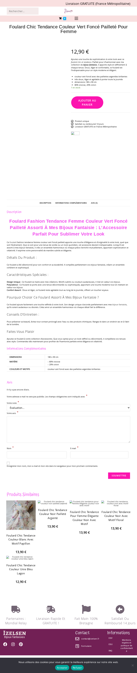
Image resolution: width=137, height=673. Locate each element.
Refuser (77, 667)
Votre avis (12, 412)
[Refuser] (132, 665)
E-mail (74, 448)
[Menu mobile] (76, 19)
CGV (110, 638)
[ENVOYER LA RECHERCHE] (35, 11)
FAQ (110, 651)
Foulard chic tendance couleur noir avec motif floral (116, 516)
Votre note (13, 403)
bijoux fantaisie (119, 304)
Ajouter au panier (87, 102)
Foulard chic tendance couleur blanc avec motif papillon (20, 539)
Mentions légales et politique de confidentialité (126, 645)
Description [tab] (45, 203)
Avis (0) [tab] (94, 203)
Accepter (62, 667)
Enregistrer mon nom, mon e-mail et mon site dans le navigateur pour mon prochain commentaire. (52, 466)
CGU (110, 644)
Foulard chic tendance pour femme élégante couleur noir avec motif (84, 518)
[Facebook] (5, 644)
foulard (13, 242)
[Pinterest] (21, 644)
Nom (10, 448)
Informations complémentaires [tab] (71, 203)
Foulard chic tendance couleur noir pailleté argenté (52, 514)
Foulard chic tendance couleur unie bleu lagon (20, 569)
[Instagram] (13, 644)
